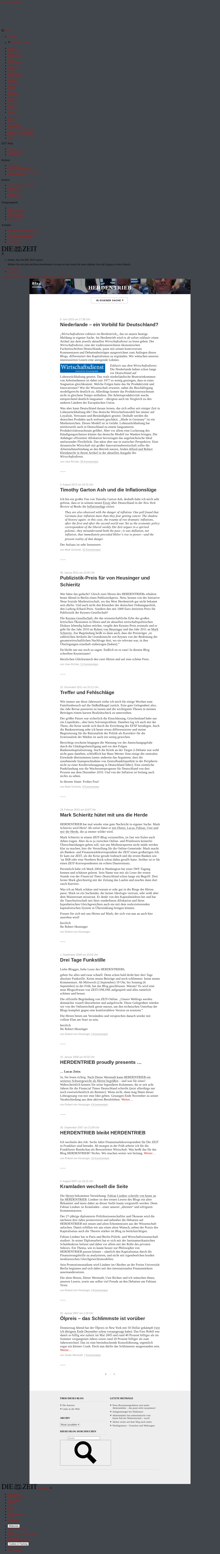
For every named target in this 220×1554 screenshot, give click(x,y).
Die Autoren (68, 1405)
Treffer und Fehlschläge (87, 692)
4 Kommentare (99, 1034)
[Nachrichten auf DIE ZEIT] (19, 250)
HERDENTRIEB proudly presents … (101, 1062)
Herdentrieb (110, 288)
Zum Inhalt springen (11, 2)
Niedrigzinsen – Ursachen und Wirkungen (133, 1425)
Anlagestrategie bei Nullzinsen (127, 1411)
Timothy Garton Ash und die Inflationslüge (108, 489)
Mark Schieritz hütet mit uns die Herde (104, 814)
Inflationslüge (96, 506)
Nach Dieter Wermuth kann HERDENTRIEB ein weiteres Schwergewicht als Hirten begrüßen (105, 1079)
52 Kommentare (91, 549)
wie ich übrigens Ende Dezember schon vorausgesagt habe (110, 1329)
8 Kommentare (90, 786)
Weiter (127, 1099)
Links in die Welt (71, 1409)
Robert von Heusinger (108, 629)
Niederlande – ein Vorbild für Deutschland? (109, 324)
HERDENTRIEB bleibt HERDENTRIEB (103, 1132)
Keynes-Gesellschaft (79, 618)
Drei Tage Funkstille (82, 960)
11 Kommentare (89, 664)
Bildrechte (13, 1526)
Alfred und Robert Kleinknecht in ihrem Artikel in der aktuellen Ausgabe (106, 450)
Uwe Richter (72, 461)
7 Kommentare (92, 1355)
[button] (6, 31)
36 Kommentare (89, 461)
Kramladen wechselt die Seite (94, 1186)
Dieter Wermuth (74, 1355)
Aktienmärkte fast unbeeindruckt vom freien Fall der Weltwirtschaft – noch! (131, 1416)
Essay (106, 503)
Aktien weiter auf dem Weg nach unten (132, 1422)
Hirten (70, 1195)
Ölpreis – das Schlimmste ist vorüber (102, 1318)
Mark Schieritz (73, 549)
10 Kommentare (100, 1158)
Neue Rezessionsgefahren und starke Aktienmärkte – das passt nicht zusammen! (134, 1406)
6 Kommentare (99, 1104)
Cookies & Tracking (18, 1544)
